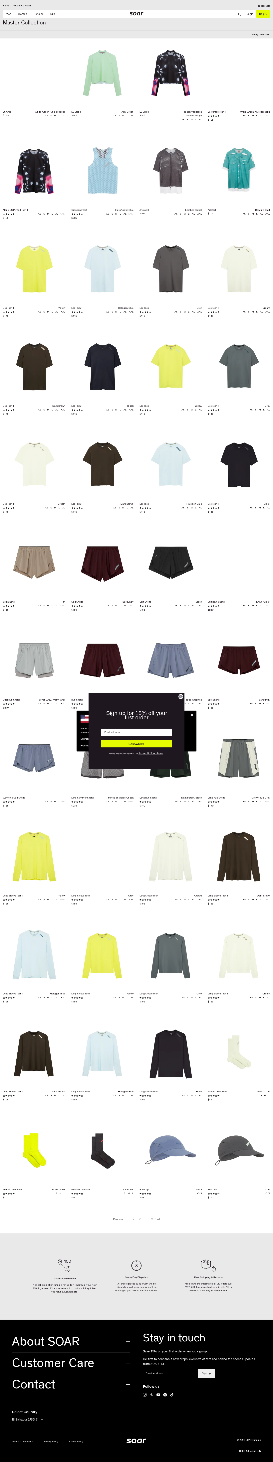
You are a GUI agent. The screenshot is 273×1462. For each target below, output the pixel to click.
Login (251, 13)
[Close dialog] (181, 697)
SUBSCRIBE (136, 743)
